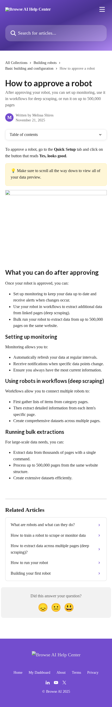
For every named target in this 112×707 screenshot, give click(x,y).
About (61, 673)
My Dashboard (39, 673)
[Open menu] (102, 9)
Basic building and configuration (29, 68)
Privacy (92, 673)
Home (18, 673)
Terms (76, 673)
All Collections (16, 63)
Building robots (45, 63)
